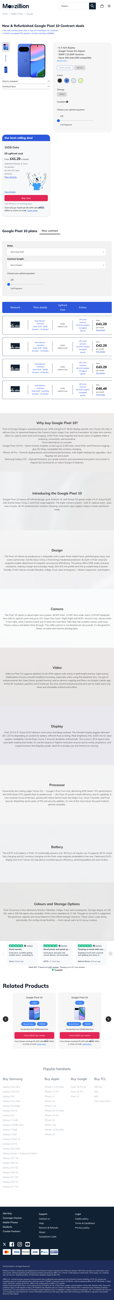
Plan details (10, 177)
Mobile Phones (10, 1222)
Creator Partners (11, 1231)
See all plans (10, 192)
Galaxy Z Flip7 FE (11, 1139)
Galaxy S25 (8, 1115)
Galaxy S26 (8, 1096)
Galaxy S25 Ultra (11, 1101)
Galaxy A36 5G (10, 1172)
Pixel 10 (75, 1096)
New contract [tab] (50, 230)
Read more (62, 61)
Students (7, 1227)
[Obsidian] (60, 80)
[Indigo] (66, 80)
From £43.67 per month (34, 1035)
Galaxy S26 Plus (11, 1091)
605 (96, 1091)
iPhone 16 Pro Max (54, 1110)
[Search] (92, 6)
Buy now (26, 198)
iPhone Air (50, 1101)
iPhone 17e (50, 1105)
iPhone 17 (50, 1096)
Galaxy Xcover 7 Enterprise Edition (20, 1153)
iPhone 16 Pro (10, 452)
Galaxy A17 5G (10, 1186)
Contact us (44, 1219)
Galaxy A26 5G (10, 1181)
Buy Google (79, 1079)
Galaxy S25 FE (10, 1110)
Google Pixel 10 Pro (13, 445)
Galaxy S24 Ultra (11, 1148)
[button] (5, 1019)
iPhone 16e (50, 1124)
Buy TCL (100, 1079)
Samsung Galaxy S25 (16, 459)
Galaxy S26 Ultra (11, 1086)
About (42, 1232)
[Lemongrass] (80, 80)
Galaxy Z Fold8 (10, 1120)
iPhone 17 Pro (52, 1091)
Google (29, 14)
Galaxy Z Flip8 (10, 1129)
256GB (62, 94)
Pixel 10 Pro (77, 1091)
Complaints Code (47, 1236)
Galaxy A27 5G (10, 1177)
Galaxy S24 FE (10, 1143)
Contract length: (15, 259)
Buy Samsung (12, 1079)
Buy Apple (52, 1079)
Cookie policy (82, 1219)
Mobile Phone (17, 14)
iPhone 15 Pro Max (54, 1129)
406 (96, 1096)
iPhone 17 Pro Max (54, 1086)
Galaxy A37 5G (10, 1167)
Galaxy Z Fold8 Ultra (13, 1124)
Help (41, 1223)
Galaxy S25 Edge (11, 1105)
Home (5, 14)
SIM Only (7, 1213)
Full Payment (66, 124)
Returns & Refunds (48, 1228)
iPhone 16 (50, 1120)
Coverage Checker (12, 1218)
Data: (10, 246)
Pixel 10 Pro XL (78, 1086)
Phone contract (65, 68)
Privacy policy (82, 1228)
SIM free (80, 68)
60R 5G (98, 1086)
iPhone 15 (50, 1134)
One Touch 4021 (102, 1101)
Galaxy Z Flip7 (10, 1134)
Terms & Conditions (85, 1223)
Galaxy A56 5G (10, 1162)
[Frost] (73, 80)
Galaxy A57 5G (10, 1158)
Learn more (32, 210)
